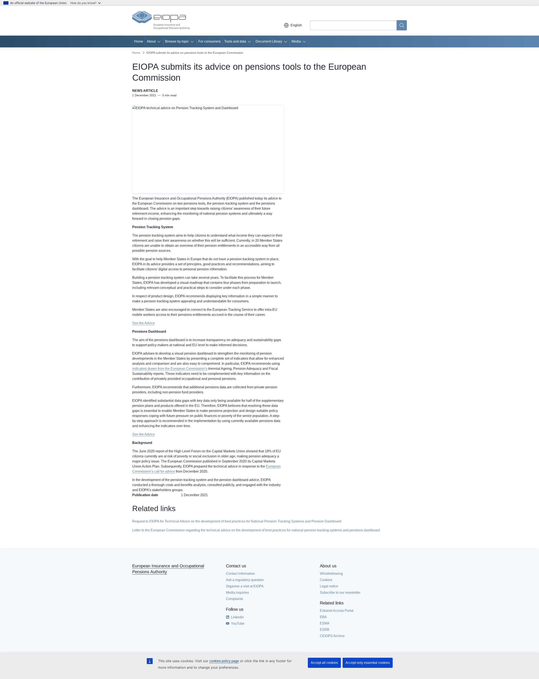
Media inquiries (237, 592)
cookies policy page (224, 661)
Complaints (234, 599)
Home (138, 41)
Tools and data (235, 41)
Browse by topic (177, 41)
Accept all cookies (324, 662)
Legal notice (329, 586)
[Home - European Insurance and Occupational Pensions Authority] (161, 20)
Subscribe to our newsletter (340, 592)
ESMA (325, 623)
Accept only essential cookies (368, 662)
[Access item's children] (159, 41)
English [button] (296, 25)
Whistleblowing (331, 573)
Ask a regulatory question (245, 580)
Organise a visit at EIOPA (245, 586)
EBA (323, 617)
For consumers (209, 41)
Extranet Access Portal (337, 610)
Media (296, 41)
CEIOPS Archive (332, 636)
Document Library (269, 41)
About (151, 41)
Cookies (326, 580)
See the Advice (143, 323)
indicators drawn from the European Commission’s (169, 368)
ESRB (324, 629)
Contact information (240, 573)
